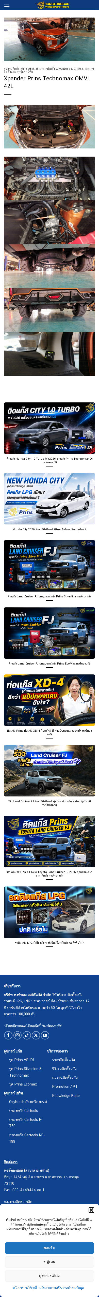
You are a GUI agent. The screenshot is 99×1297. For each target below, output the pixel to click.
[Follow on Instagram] (17, 1035)
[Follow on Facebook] (8, 1035)
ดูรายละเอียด (49, 1276)
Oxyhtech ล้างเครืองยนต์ (28, 1101)
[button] (91, 1210)
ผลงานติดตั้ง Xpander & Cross (61, 68)
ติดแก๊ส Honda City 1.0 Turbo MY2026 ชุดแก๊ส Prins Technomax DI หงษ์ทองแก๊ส (50, 460)
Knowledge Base (66, 1095)
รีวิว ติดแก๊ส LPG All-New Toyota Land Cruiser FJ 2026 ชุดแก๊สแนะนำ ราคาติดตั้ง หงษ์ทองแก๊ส (49, 873)
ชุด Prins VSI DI (21, 1060)
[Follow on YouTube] (45, 1035)
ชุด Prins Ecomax (23, 1084)
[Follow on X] (36, 1035)
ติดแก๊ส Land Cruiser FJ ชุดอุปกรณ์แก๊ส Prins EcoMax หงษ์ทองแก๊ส (50, 663)
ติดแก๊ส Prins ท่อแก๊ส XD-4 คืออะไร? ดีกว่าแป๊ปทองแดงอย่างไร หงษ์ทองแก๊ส (49, 732)
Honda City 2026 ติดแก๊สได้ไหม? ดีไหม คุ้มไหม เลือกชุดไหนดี (49, 529)
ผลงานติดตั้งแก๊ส (65, 1077)
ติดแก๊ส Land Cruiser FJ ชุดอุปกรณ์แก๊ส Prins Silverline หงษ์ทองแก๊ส (49, 596)
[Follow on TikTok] (27, 1035)
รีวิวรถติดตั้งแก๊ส (64, 1068)
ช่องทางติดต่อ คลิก (18, 1201)
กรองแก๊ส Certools (23, 1110)
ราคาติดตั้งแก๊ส (63, 1060)
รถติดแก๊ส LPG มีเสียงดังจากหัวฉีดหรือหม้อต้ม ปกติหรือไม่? (49, 942)
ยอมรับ (49, 1248)
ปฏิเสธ (49, 1262)
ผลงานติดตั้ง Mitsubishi (21, 68)
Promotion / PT (65, 1086)
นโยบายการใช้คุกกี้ (25, 1288)
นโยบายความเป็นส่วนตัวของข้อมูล (61, 1288)
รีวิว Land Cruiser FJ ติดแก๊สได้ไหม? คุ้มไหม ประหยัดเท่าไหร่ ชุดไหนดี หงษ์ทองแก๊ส (49, 803)
